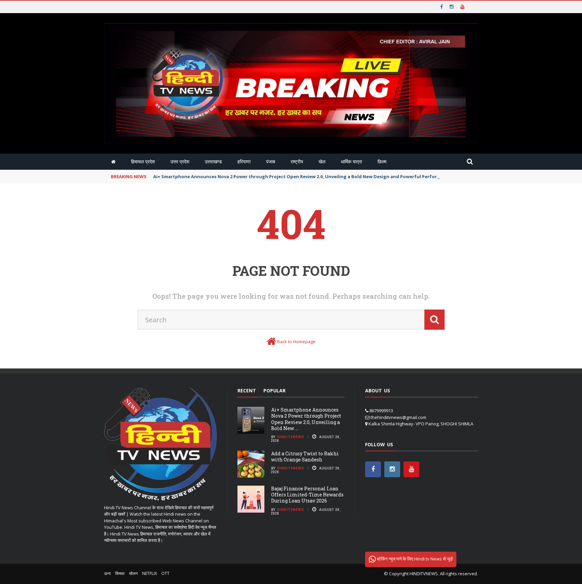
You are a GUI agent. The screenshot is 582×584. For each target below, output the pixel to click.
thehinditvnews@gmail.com (398, 417)
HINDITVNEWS (424, 574)
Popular (274, 390)
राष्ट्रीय (297, 161)
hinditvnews (290, 436)
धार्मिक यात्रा (351, 161)
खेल (322, 161)
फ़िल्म (382, 161)
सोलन (133, 573)
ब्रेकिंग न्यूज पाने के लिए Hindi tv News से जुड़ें (414, 559)
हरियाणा (244, 161)
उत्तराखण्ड (213, 161)
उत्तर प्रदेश (179, 161)
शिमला (120, 573)
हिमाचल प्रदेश (143, 161)
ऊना (107, 573)
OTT (165, 573)
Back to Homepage (296, 341)
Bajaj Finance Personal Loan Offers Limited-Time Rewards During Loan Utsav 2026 (307, 494)
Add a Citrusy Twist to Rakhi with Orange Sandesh (305, 456)
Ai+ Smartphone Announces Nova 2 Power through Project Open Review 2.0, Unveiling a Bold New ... (306, 419)
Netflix (149, 573)
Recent (246, 390)
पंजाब (270, 161)
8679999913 (381, 411)
